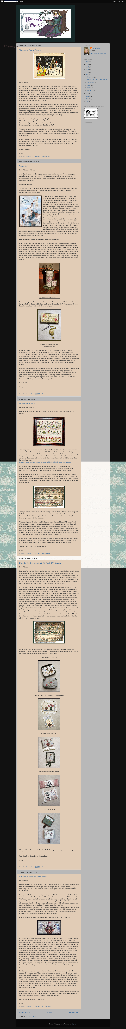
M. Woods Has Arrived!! (28, 403)
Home (49, 1012)
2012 (87, 93)
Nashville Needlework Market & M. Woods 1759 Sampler (40, 563)
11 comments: (46, 1006)
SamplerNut (96, 48)
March (89, 87)
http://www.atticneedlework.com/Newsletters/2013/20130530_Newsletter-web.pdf (45, 462)
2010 (87, 98)
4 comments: (46, 867)
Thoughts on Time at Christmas (30, 50)
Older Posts (74, 1012)
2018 (87, 62)
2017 (87, 64)
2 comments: (46, 156)
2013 (87, 75)
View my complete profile (98, 53)
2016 (87, 67)
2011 (87, 96)
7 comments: (46, 553)
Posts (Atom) (32, 1016)
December (90, 77)
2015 (87, 69)
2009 (87, 101)
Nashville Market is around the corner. (33, 876)
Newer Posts (24, 1012)
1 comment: (46, 394)
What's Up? (23, 166)
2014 (87, 72)
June (89, 85)
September (91, 82)
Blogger (74, 1024)
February (90, 90)
